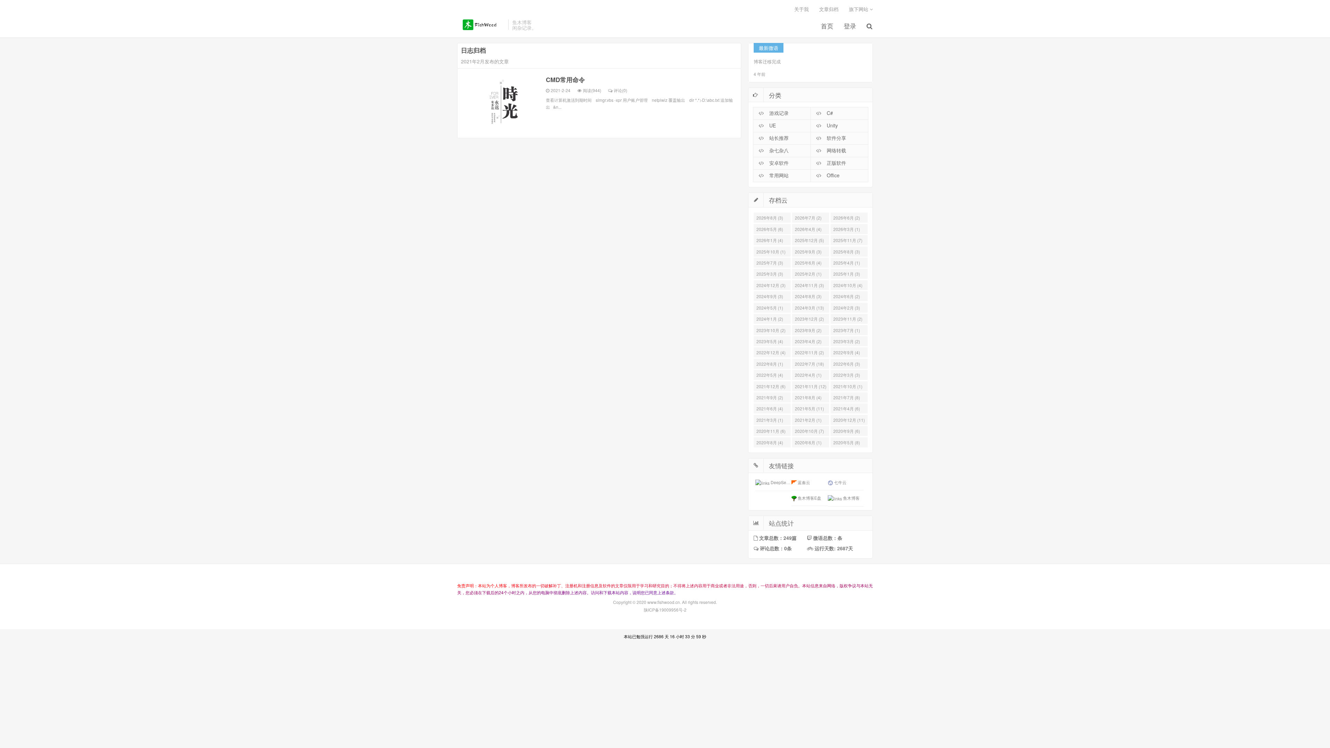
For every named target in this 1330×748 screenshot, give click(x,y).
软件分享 (835, 137)
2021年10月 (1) (847, 386)
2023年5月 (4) (769, 341)
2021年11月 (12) (810, 386)
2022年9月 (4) (846, 352)
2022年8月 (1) (769, 364)
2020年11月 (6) (771, 431)
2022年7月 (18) (809, 364)
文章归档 (829, 9)
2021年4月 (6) (846, 408)
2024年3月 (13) (809, 308)
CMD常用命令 (565, 79)
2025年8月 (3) (846, 252)
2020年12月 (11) (849, 420)
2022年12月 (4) (771, 352)
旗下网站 (859, 9)
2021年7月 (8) (846, 397)
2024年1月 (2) (769, 319)
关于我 (801, 9)
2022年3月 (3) (846, 375)
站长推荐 (778, 137)
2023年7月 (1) (846, 330)
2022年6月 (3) (846, 364)
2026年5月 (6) (769, 229)
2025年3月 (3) (769, 274)
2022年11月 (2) (809, 352)
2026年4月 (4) (808, 229)
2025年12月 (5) (809, 240)
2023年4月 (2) (808, 341)
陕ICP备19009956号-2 (665, 610)
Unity (831, 125)
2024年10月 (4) (847, 285)
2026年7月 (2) (808, 218)
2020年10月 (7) (809, 431)
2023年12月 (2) (809, 319)
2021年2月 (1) (808, 420)
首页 (827, 25)
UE (772, 125)
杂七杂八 (778, 150)
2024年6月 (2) (846, 296)
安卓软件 (778, 162)
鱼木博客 (481, 24)
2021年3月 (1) (769, 420)
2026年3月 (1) (846, 229)
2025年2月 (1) (808, 274)
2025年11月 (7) (847, 240)
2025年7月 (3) (769, 263)
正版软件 (835, 162)
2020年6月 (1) (808, 442)
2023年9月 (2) (808, 330)
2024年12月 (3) (771, 285)
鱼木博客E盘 (809, 498)
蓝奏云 (803, 482)
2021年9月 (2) (769, 397)
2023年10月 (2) (771, 330)
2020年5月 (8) (846, 442)
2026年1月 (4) (769, 240)
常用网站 (778, 175)
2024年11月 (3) (809, 285)
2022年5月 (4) (769, 375)
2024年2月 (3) (846, 308)
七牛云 (839, 482)
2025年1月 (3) (846, 274)
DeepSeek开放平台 (788, 482)
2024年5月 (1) (769, 308)
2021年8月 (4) (808, 397)
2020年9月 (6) (846, 431)
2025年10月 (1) (771, 252)
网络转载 (835, 150)
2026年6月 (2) (846, 218)
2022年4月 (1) (808, 375)
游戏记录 (778, 112)
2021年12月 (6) (771, 386)
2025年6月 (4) (808, 263)
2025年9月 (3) (808, 252)
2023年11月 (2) (847, 319)
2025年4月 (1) (846, 263)
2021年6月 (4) (769, 408)
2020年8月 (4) (769, 442)
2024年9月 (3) (769, 296)
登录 (850, 25)
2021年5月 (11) (809, 408)
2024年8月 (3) (808, 296)
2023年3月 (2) (846, 341)
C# (829, 112)
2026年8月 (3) (769, 218)
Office (832, 175)
